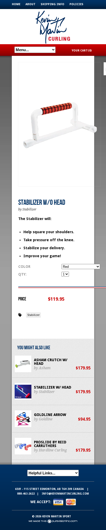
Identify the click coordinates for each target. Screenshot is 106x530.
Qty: (22, 274)
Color (24, 266)
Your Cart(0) (82, 50)
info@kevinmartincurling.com (65, 493)
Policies (76, 4)
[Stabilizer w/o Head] (59, 124)
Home (16, 4)
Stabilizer (33, 315)
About (30, 4)
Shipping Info (52, 4)
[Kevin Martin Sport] (53, 26)
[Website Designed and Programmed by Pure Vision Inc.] (53, 521)
